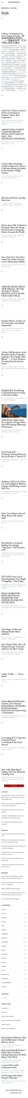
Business (4, 917)
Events (3, 921)
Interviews (4, 934)
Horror (3, 930)
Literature (4, 942)
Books (3, 913)
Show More (14, 785)
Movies (3, 946)
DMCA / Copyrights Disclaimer (10, 1020)
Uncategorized (6, 982)
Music (3, 950)
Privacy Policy (5, 1024)
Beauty (3, 909)
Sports (3, 966)
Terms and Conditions (8, 1028)
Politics (3, 958)
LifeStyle (4, 938)
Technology (5, 974)
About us (4, 1012)
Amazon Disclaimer (7, 1016)
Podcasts (4, 954)
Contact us (5, 1008)
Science (3, 962)
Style (3, 970)
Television (4, 978)
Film (2, 926)
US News (4, 986)
